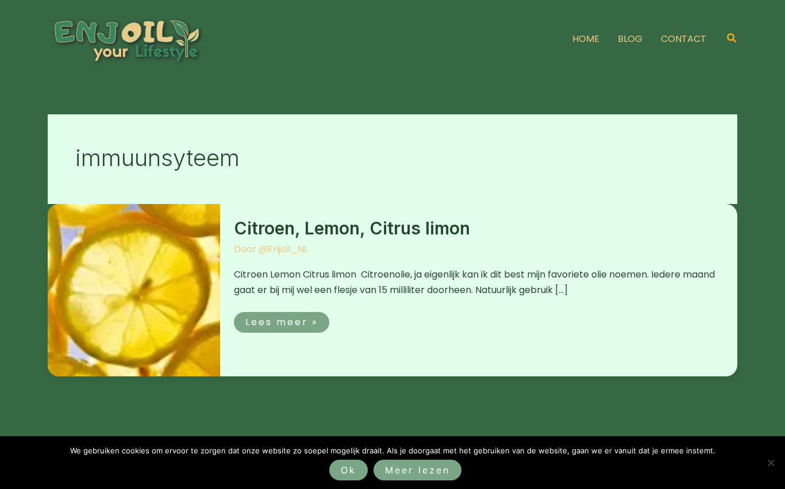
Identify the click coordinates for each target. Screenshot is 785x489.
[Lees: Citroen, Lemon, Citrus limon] (134, 289)
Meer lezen (417, 470)
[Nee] (770, 462)
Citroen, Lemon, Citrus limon (352, 228)
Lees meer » (281, 320)
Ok (348, 470)
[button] (732, 39)
